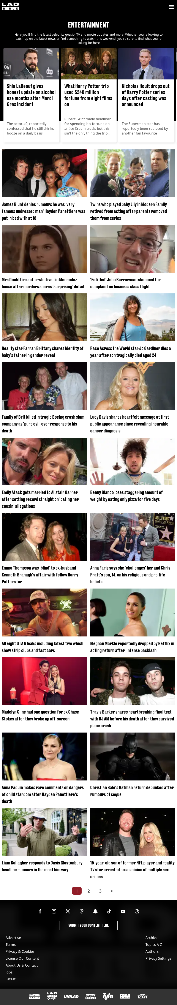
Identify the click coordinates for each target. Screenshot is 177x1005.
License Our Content (22, 958)
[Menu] (171, 7)
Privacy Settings (158, 958)
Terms (11, 944)
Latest (11, 979)
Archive (151, 937)
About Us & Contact (22, 965)
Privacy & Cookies (20, 951)
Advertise (13, 937)
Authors (152, 951)
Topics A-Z (153, 944)
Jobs (9, 972)
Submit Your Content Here (88, 925)
